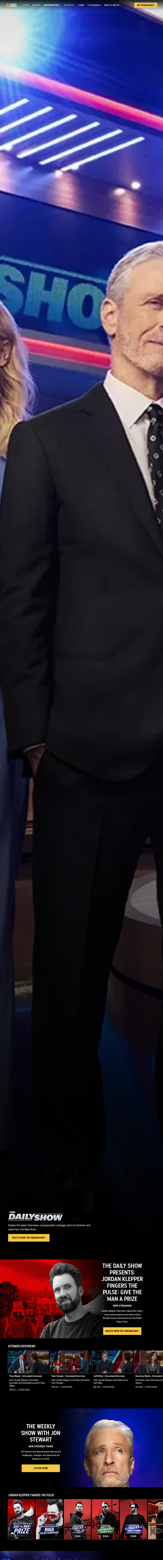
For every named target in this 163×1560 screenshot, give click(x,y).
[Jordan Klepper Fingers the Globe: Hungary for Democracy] (105, 1519)
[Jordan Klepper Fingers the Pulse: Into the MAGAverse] (77, 1519)
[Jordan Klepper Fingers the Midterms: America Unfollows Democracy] (133, 1519)
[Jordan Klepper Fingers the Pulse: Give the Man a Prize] (21, 1519)
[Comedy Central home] (11, 5)
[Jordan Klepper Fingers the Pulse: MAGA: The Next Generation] (49, 1519)
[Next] (159, 1373)
